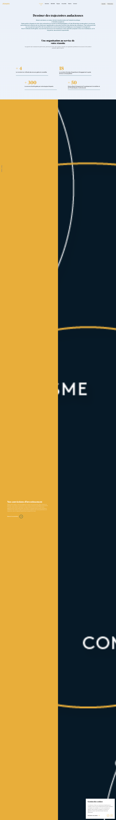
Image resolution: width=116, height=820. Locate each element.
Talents (69, 3)
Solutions (47, 3)
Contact (75, 3)
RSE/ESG (53, 3)
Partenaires (110, 3)
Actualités (64, 3)
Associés (103, 3)
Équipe (58, 3)
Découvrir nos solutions (12, 516)
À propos (41, 3)
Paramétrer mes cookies (93, 815)
